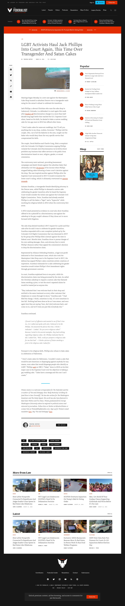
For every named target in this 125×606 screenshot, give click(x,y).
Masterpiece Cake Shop (61, 448)
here (30, 412)
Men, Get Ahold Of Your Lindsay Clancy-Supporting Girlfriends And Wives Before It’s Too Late (100, 500)
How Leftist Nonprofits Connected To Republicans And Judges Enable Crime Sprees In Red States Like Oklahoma (24, 500)
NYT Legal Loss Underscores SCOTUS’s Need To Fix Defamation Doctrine (48, 499)
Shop (83, 149)
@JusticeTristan (35, 426)
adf (24, 440)
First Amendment (55, 444)
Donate (101, 2)
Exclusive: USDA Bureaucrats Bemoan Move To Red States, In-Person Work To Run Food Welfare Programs (74, 541)
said (34, 367)
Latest (16, 513)
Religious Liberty (45, 452)
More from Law (22, 472)
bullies (25, 444)
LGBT (37, 448)
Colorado (34, 444)
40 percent (40, 168)
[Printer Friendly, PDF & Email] (11, 97)
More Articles (61, 425)
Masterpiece (46, 448)
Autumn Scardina (54, 440)
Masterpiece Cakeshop (29, 452)
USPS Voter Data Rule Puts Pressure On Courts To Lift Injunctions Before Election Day (99, 541)
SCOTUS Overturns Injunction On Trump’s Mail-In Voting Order (75, 499)
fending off (29, 114)
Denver (44, 444)
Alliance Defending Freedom (37, 440)
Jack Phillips (27, 448)
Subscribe (112, 2)
